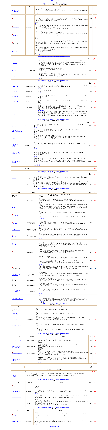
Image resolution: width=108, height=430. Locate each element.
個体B (35, 165)
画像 (35, 13)
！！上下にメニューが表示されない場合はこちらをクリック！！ (54, 0)
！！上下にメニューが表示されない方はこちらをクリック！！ (54, 426)
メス (39, 218)
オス (39, 217)
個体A (35, 164)
